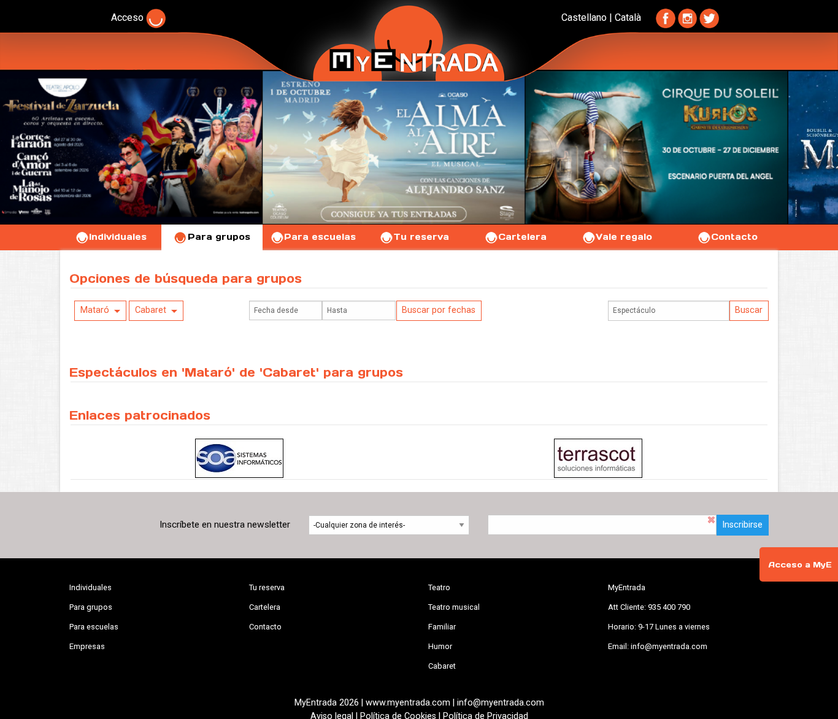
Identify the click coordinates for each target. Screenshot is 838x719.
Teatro (439, 587)
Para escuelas (320, 236)
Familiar (442, 626)
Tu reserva (421, 236)
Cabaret (150, 310)
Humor (440, 646)
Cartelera (522, 236)
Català (628, 17)
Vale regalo (624, 236)
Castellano (584, 17)
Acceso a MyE (800, 564)
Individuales (118, 236)
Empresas (87, 646)
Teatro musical (454, 607)
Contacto (734, 236)
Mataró (94, 310)
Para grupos (219, 236)
